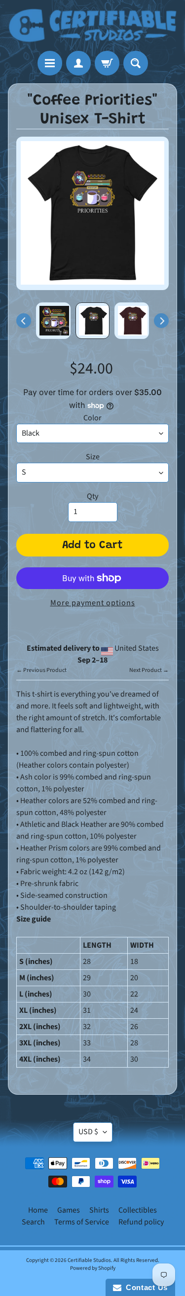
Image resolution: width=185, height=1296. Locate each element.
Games (68, 1210)
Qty (92, 496)
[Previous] (23, 320)
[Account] (78, 63)
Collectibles (137, 1210)
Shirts (99, 1210)
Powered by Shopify (92, 1268)
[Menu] (49, 63)
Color (92, 417)
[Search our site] (135, 63)
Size (93, 456)
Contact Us (144, 1287)
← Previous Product (41, 670)
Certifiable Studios (89, 1260)
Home (38, 1210)
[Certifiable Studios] (92, 25)
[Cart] (107, 63)
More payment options (92, 602)
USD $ (88, 1131)
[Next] (161, 320)
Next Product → (149, 670)
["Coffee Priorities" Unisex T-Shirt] (53, 320)
